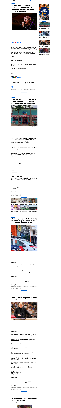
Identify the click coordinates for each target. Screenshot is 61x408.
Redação (15, 191)
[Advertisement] (24, 35)
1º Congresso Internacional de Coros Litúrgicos (20, 337)
